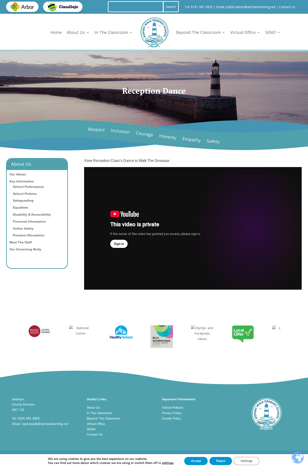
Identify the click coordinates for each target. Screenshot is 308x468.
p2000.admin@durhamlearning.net (250, 7)
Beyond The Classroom (198, 32)
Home (56, 32)
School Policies (25, 194)
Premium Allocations (28, 235)
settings (167, 463)
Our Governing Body (25, 249)
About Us (76, 32)
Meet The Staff (20, 242)
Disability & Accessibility (32, 214)
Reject (220, 461)
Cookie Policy (171, 418)
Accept (196, 461)
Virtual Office (243, 32)
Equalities (20, 207)
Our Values (17, 174)
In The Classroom (111, 32)
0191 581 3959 (201, 7)
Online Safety (23, 228)
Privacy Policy (172, 413)
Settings (247, 461)
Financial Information (29, 221)
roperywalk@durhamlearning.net (45, 424)
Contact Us (287, 7)
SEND (270, 32)
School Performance (28, 187)
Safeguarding (23, 200)
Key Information (21, 181)
